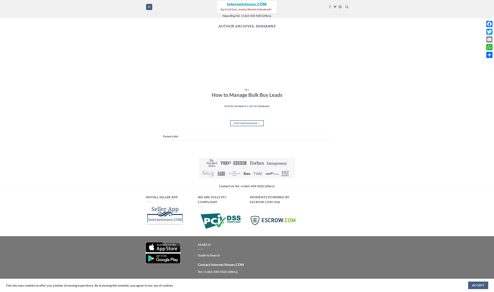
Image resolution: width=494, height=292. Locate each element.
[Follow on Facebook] (330, 7)
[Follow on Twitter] (335, 7)
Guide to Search (209, 255)
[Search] (346, 7)
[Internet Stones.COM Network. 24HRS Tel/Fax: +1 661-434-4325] (247, 7)
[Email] (489, 39)
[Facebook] (489, 24)
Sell (247, 89)
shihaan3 (265, 26)
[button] (149, 7)
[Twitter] (489, 32)
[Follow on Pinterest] (340, 7)
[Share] (489, 55)
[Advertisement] (247, 61)
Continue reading (247, 123)
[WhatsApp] (489, 47)
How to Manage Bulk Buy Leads (247, 95)
